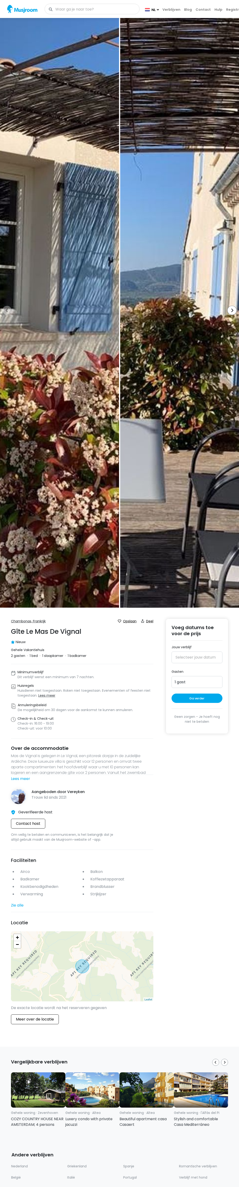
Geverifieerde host (35, 812)
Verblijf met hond (193, 1177)
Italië (71, 1177)
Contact (203, 9)
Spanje (128, 1166)
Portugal (130, 1177)
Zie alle (17, 905)
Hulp (218, 9)
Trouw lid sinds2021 (49, 797)
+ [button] (17, 937)
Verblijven (171, 9)
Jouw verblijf (182, 647)
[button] (230, 311)
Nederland (19, 1166)
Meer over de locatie (35, 1019)
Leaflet (148, 999)
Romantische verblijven (198, 1166)
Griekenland (77, 1166)
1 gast (180, 682)
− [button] (17, 944)
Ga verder (196, 698)
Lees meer (20, 778)
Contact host (28, 823)
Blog (188, 9)
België (16, 1177)
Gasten (177, 671)
